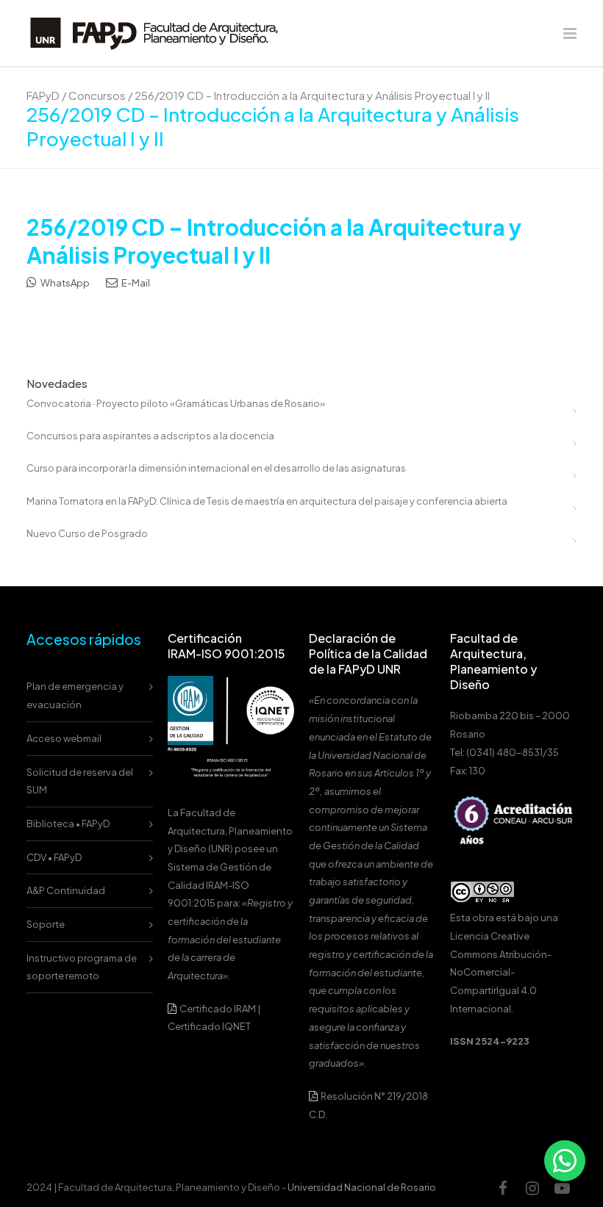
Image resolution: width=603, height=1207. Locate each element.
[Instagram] (532, 1188)
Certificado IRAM (217, 1009)
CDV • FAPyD (54, 857)
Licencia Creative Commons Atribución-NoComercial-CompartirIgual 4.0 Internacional (501, 972)
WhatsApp (64, 283)
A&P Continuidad (65, 890)
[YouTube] (562, 1188)
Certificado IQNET (209, 1026)
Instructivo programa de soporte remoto (81, 967)
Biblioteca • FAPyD (68, 823)
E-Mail (135, 283)
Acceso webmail (63, 738)
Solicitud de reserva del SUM (79, 781)
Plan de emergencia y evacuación (75, 695)
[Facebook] (503, 1188)
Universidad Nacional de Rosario (362, 1187)
